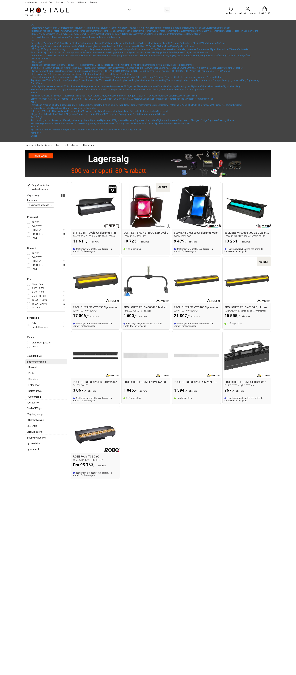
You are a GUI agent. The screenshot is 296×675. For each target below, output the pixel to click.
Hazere (168, 49)
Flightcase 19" (107, 120)
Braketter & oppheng (179, 65)
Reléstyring (167, 55)
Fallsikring (35, 77)
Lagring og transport (232, 80)
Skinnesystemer (76, 89)
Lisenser (126, 55)
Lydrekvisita (36, 37)
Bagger (159, 52)
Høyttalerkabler (142, 105)
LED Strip (35, 49)
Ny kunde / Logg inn (248, 13)
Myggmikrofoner (159, 31)
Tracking (240, 55)
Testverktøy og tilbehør (177, 80)
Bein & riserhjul (201, 68)
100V (44, 28)
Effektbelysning (86, 46)
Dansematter (157, 99)
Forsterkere (36, 28)
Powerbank (203, 52)
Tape (55, 80)
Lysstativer (163, 89)
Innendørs (65, 46)
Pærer (166, 52)
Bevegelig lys (37, 43)
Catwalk (150, 68)
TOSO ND (133, 71)
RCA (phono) (70, 114)
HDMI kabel (82, 105)
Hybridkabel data (127, 105)
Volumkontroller (101, 37)
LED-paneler (142, 86)
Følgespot (121, 43)
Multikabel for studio (222, 105)
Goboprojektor (124, 46)
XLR (52, 114)
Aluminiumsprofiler (112, 49)
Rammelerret (116, 86)
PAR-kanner (155, 43)
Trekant (59, 68)
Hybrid (68, 43)
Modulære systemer (40, 123)
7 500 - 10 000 (38, 296)
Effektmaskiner (143, 49)
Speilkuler (182, 46)
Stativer (35, 126)
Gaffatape (48, 80)
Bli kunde (82, 2)
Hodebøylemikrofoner (140, 31)
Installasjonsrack (44, 120)
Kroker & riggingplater (89, 77)
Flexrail (56, 71)
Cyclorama (144, 43)
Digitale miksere (63, 34)
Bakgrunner (211, 43)
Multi (61, 114)
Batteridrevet (132, 43)
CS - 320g (63, 95)
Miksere (35, 34)
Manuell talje (66, 65)
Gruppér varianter (40, 185)
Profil (104, 43)
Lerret (97, 86)
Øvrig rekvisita (191, 52)
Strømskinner (85, 71)
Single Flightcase (39, 327)
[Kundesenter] (231, 9)
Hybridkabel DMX (95, 105)
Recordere (157, 55)
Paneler (55, 120)
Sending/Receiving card (179, 86)
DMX (71, 55)
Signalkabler (57, 108)
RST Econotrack (204, 71)
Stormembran (189, 31)
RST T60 (83, 99)
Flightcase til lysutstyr (124, 120)
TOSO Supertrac (146, 71)
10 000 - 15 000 (39, 300)
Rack (33, 120)
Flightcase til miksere (167, 120)
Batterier (46, 37)
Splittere (64, 37)
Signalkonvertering (182, 55)
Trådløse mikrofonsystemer (55, 31)
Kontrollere (177, 49)
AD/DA (143, 34)
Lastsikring (201, 80)
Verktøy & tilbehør (108, 80)
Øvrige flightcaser (209, 120)
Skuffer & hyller (66, 120)
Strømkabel (109, 111)
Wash (46, 43)
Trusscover (180, 95)
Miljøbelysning (38, 46)
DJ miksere (76, 34)
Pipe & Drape (186, 99)
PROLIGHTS (37, 234)
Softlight (221, 43)
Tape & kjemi (37, 80)
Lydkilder (123, 34)
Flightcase (196, 86)
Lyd (32, 24)
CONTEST (36, 226)
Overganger (113, 114)
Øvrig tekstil (169, 95)
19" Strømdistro (56, 52)
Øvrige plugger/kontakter (131, 114)
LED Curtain (150, 46)
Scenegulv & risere (163, 68)
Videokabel (186, 105)
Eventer (93, 2)
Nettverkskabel (44, 108)
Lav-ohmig (52, 28)
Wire (191, 65)
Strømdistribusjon (39, 52)
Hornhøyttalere (118, 28)
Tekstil (34, 89)
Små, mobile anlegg (178, 28)
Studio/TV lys (199, 43)
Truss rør (45, 68)
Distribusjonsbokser (73, 52)
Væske (245, 49)
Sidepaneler (109, 123)
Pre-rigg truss (75, 68)
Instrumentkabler (158, 105)
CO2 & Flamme (158, 49)
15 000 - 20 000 (39, 304)
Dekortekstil (191, 95)
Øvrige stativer (134, 129)
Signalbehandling (231, 86)
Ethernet (77, 55)
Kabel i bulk (36, 111)
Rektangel (129, 68)
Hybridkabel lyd (111, 105)
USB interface (115, 37)
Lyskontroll (36, 55)
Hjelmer (219, 77)
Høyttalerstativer (39, 129)
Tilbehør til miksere (110, 34)
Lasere (134, 46)
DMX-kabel (61, 105)
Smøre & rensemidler (89, 80)
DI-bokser (55, 37)
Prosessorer (134, 34)
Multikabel (87, 111)
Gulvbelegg (145, 99)
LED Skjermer (129, 86)
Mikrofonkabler (174, 105)
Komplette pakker (197, 28)
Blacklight (112, 46)
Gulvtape (62, 80)
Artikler (59, 2)
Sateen (96, 95)
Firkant (66, 68)
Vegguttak (88, 37)
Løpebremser (106, 77)
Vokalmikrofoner (77, 31)
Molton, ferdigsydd (59, 89)
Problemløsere (75, 37)
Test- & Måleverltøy (218, 55)
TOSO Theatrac (161, 71)
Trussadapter (89, 68)
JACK (56, 114)
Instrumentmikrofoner (96, 31)
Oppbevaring (253, 80)
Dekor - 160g (74, 95)
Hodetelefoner (193, 34)
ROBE (34, 238)
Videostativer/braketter (180, 89)
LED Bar (141, 46)
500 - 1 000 (37, 284)
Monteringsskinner (69, 71)
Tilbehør (226, 28)
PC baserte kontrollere (141, 55)
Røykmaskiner (190, 49)
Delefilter (151, 34)
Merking (120, 80)
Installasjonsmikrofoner (118, 31)
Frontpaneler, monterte (72, 123)
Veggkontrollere (43, 58)
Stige (52, 68)
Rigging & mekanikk (40, 65)
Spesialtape (73, 80)
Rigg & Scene (37, 62)
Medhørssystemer (66, 28)
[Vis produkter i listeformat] (63, 196)
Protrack (225, 71)
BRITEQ (35, 222)
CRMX (34, 346)
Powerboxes (89, 52)
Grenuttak (105, 52)
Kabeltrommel (105, 74)
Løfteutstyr (117, 65)
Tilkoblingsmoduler (124, 123)
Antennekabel (49, 105)
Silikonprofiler (128, 49)
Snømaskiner (203, 49)
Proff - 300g (86, 95)
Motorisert (105, 86)
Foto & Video (37, 83)
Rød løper (168, 99)
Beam (62, 43)
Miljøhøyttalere (132, 28)
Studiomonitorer (214, 28)
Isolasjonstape (132, 89)
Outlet (34, 136)
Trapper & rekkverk (217, 68)
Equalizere (160, 34)
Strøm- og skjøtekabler (74, 108)
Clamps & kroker (131, 65)
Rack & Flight (37, 117)
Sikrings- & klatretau (174, 77)
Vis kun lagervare (40, 189)
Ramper (230, 68)
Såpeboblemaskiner (219, 49)
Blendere (111, 43)
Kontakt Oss (46, 2)
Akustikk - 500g (51, 95)
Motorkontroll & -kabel (91, 65)
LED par (164, 43)
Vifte (231, 49)
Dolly (244, 80)
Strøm (100, 114)
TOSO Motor (123, 71)
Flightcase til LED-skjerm (189, 120)
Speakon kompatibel (87, 114)
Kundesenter (31, 2)
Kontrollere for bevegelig (110, 55)
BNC (105, 114)
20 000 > (35, 307)
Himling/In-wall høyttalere (98, 28)
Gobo (171, 52)
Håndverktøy (160, 80)
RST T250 (216, 71)
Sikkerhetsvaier (148, 52)
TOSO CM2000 (109, 71)
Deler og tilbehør (82, 120)
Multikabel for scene (202, 105)
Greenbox (158, 95)
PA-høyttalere (146, 28)
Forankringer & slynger (51, 77)
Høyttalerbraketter (56, 129)
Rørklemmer (118, 68)
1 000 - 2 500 (37, 288)
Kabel (97, 52)
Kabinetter (55, 123)
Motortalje (55, 65)
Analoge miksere (47, 34)
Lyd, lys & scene (44, 145)
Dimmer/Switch (49, 55)
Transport (217, 80)
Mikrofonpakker (225, 31)
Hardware (152, 86)
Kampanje (36, 133)
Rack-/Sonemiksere (91, 34)
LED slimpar (174, 43)
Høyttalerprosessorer (176, 34)
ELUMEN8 (36, 230)
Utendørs (74, 46)
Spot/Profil (54, 43)
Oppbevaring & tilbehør (124, 77)
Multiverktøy (130, 80)
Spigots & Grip (198, 89)
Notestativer (121, 129)
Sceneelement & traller (183, 68)
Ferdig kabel (37, 105)
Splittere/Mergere (200, 55)
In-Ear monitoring (249, 31)
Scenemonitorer (161, 28)
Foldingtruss (140, 68)
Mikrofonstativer (84, 129)
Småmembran (174, 31)
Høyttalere (80, 28)
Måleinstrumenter (145, 80)
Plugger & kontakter (119, 52)
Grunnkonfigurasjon (41, 342)
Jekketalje (107, 65)
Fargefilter (179, 52)
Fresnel (98, 43)
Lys (32, 40)
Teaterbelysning (87, 43)
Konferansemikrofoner (207, 31)
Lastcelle (76, 65)
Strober (190, 46)
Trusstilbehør (102, 68)
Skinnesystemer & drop (42, 71)
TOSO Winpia (189, 71)
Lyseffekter (171, 46)
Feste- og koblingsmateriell (90, 49)
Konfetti (238, 49)
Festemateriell (162, 65)
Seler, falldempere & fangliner (150, 77)
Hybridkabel (97, 111)
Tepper (176, 99)
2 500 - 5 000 (37, 292)
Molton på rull (43, 89)
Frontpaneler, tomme (93, 123)
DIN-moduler (63, 55)
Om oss (70, 2)
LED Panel (161, 46)
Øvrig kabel (91, 108)
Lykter (210, 80)
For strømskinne (52, 46)
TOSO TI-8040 (176, 71)
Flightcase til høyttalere (146, 120)
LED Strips (44, 49)
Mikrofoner (36, 31)
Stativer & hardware (148, 89)
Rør (110, 68)
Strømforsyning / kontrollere (63, 49)
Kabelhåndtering (147, 65)
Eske (34, 323)
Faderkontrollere (90, 55)
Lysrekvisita (135, 52)
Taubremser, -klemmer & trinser (199, 77)
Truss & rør (36, 68)
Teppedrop (97, 71)
